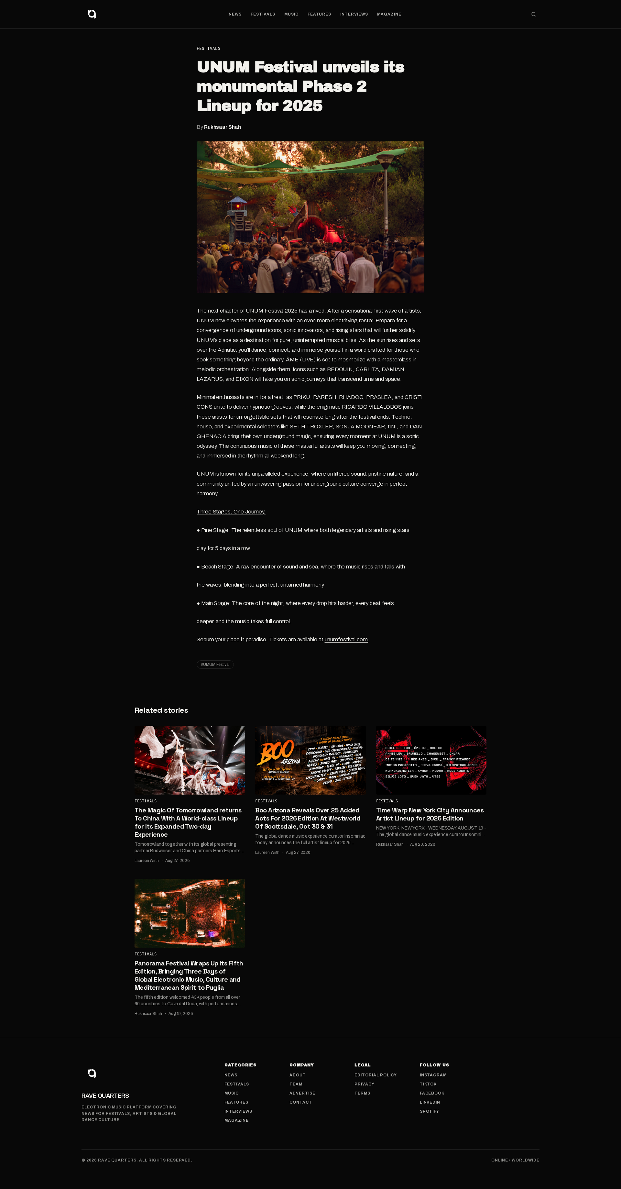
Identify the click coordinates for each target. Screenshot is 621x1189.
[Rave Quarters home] (92, 14)
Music (291, 14)
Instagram (433, 1075)
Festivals (263, 14)
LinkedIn (430, 1102)
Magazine (389, 14)
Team (295, 1084)
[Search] (533, 14)
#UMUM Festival (215, 664)
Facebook (432, 1093)
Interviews (354, 14)
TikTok (428, 1084)
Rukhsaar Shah (222, 127)
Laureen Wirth (147, 860)
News (235, 14)
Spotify (430, 1111)
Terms (362, 1093)
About (297, 1075)
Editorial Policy (375, 1075)
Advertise (302, 1093)
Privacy (364, 1084)
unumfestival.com (346, 639)
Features (320, 14)
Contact (300, 1102)
